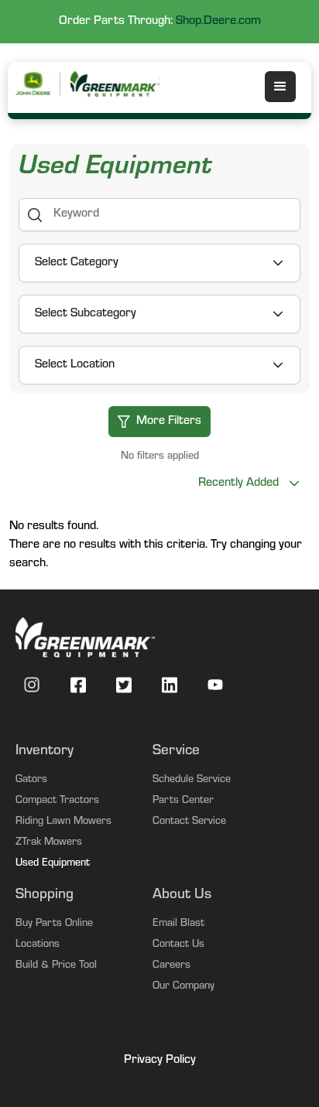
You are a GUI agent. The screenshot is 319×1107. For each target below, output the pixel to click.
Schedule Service (192, 780)
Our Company (183, 987)
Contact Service (189, 822)
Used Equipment (52, 864)
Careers (171, 966)
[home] (116, 84)
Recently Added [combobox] (238, 483)
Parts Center (183, 801)
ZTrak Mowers (48, 843)
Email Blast (178, 924)
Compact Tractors (57, 801)
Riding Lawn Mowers (63, 822)
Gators (31, 780)
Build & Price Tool (56, 966)
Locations (37, 945)
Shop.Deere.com (218, 21)
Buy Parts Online (54, 924)
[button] (280, 86)
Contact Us (178, 945)
